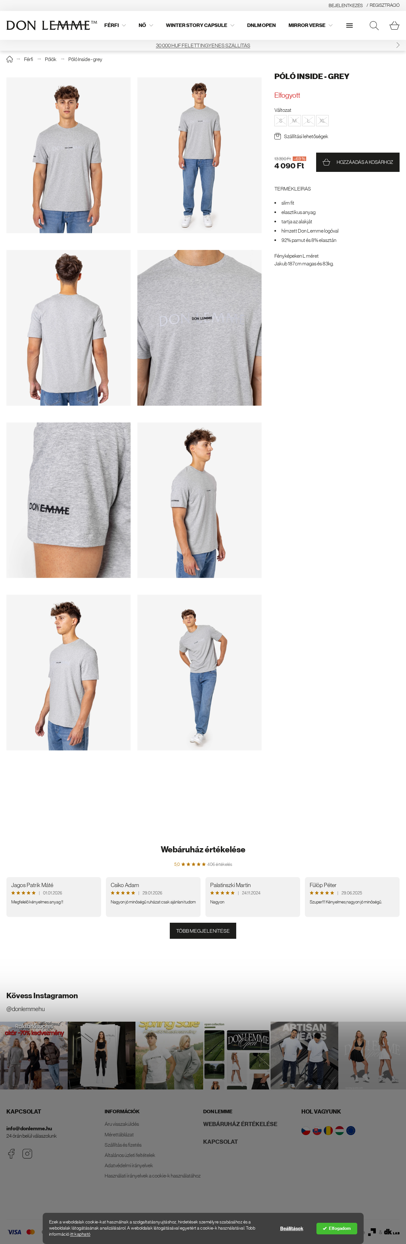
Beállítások (291, 1228)
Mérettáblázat (119, 1134)
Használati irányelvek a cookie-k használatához (153, 1175)
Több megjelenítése (203, 931)
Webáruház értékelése (203, 850)
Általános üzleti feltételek (130, 1155)
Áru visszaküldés (122, 1124)
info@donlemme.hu (29, 1128)
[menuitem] (115, 25)
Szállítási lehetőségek (306, 136)
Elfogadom (340, 1228)
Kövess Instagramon (42, 996)
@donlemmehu (25, 1009)
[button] (398, 45)
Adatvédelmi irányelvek (129, 1165)
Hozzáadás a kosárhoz (365, 162)
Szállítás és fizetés (123, 1145)
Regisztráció (385, 5)
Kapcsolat (220, 1141)
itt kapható (80, 1234)
